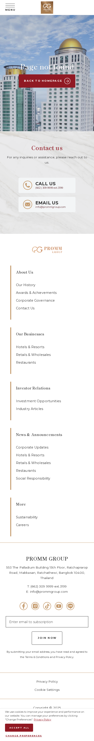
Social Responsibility (33, 478)
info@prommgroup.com (49, 591)
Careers (22, 525)
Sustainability (27, 517)
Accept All (19, 727)
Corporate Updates (32, 447)
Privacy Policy (47, 681)
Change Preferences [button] (23, 735)
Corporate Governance (35, 300)
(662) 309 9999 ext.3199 (49, 586)
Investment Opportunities (38, 401)
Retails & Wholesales (33, 355)
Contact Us (25, 308)
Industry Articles (29, 409)
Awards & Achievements (36, 293)
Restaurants (26, 362)
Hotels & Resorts (30, 347)
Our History (26, 285)
